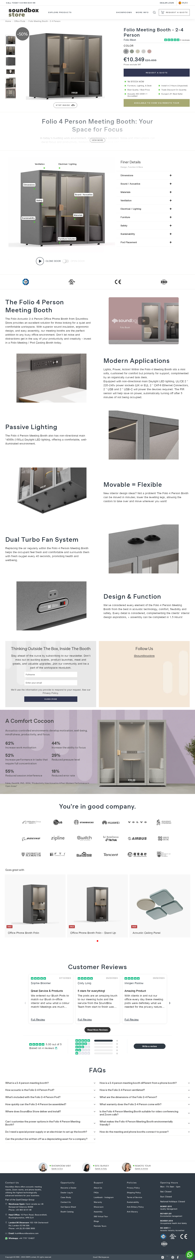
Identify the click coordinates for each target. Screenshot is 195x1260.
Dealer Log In (67, 1192)
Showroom (98, 1207)
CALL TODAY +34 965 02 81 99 (20, 3)
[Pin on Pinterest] (172, 1257)
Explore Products (60, 12)
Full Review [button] (38, 1019)
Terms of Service (134, 1197)
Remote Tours (100, 1226)
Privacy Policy (50, 693)
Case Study (66, 1197)
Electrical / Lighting (131, 209)
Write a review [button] (149, 1046)
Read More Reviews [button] (97, 1030)
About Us (98, 1188)
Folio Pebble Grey (143, 51)
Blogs (96, 1221)
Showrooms (124, 12)
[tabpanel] (35, 905)
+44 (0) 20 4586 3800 (25, 1228)
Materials (126, 192)
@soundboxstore (144, 655)
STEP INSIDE (63, 105)
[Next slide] (170, 1003)
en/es (185, 3)
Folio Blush (149, 51)
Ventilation (126, 200)
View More (97, 140)
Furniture (125, 217)
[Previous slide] (25, 1003)
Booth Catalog (67, 1212)
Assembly (98, 1212)
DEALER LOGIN (167, 3)
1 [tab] (97, 941)
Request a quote (157, 73)
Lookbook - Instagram (104, 1197)
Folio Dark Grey (126, 51)
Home (8, 21)
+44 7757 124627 (22, 1238)
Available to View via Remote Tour (156, 103)
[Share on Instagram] (162, 1257)
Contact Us (66, 1202)
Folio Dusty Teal (131, 51)
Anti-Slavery (132, 1212)
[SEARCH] (154, 12)
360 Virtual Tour (101, 1216)
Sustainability (128, 234)
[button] (172, 40)
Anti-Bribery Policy (135, 1207)
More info (142, 12)
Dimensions (127, 175)
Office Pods (19, 21)
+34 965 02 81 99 (24, 1210)
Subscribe (50, 699)
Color (128, 45)
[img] (38, 978)
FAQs (96, 1192)
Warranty (98, 1202)
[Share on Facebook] (177, 1257)
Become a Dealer (69, 1188)
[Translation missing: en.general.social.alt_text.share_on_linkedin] (167, 1257)
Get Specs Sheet (68, 1207)
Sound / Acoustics (130, 183)
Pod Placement (129, 242)
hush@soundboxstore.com (24, 1233)
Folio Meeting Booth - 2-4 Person (44, 21)
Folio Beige (137, 51)
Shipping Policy (134, 1192)
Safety (124, 225)
